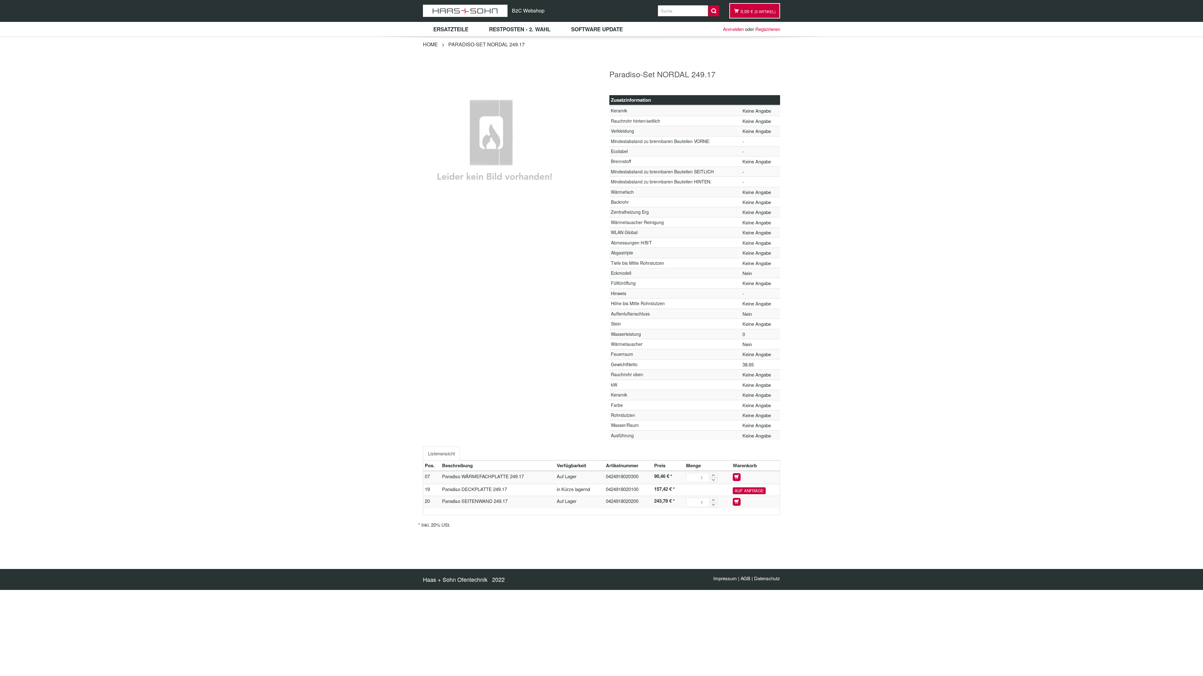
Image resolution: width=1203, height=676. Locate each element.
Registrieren (767, 29)
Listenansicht (441, 453)
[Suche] (713, 10)
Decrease (713, 480)
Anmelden (733, 29)
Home (430, 44)
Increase (713, 475)
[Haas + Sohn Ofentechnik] (465, 11)
